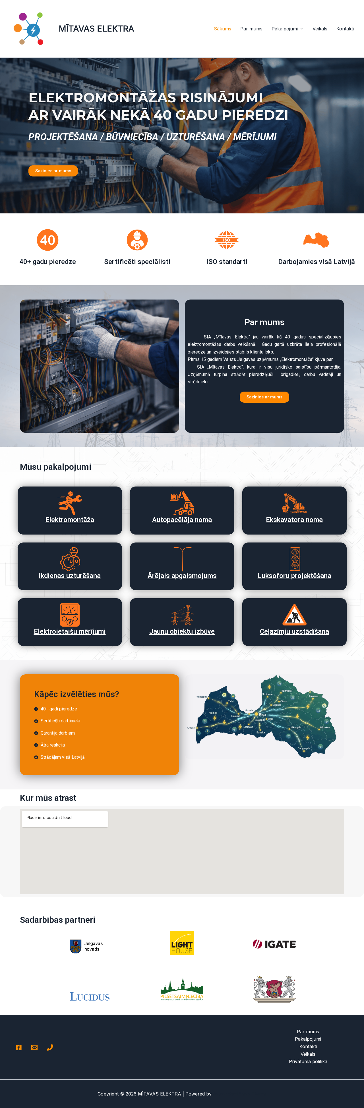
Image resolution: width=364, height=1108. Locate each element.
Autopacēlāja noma (182, 520)
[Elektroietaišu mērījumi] (69, 614)
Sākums (222, 29)
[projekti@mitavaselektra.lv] (34, 1047)
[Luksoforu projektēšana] (294, 559)
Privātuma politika (308, 1061)
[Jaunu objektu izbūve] (182, 614)
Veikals (320, 29)
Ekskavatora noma (294, 520)
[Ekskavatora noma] (294, 503)
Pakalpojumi (285, 29)
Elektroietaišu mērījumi (70, 631)
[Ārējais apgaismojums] (182, 559)
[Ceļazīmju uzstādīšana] (294, 614)
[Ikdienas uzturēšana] (69, 559)
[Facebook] (19, 1047)
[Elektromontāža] (69, 503)
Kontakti (345, 29)
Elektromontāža (69, 520)
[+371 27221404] (50, 1047)
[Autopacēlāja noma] (182, 503)
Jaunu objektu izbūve (182, 631)
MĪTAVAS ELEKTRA (96, 29)
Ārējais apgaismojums (182, 576)
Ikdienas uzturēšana (70, 576)
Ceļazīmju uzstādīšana (294, 631)
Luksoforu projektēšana (294, 576)
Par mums (251, 29)
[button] (300, 28)
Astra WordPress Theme (239, 1094)
